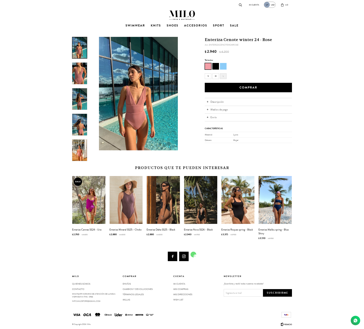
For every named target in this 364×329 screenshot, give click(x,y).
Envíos (127, 284)
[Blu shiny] (223, 66)
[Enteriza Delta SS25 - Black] (163, 200)
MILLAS (126, 299)
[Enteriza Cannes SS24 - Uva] (89, 200)
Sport (218, 25)
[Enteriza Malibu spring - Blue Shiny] (275, 200)
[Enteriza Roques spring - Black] (238, 200)
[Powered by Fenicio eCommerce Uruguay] (286, 324)
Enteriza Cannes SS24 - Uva (86, 230)
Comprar (248, 87)
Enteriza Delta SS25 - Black (161, 230)
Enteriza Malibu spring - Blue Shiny (273, 231)
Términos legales (133, 294)
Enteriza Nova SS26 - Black (198, 230)
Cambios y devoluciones (138, 289)
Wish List (178, 299)
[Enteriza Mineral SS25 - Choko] (126, 200)
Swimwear (135, 25)
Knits (156, 25)
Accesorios (195, 25)
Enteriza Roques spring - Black (237, 230)
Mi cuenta (179, 284)
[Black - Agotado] (215, 66)
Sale (234, 25)
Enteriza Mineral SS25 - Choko (125, 230)
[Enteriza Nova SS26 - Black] (200, 200)
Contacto (76, 4)
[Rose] (208, 66)
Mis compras (180, 289)
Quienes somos (81, 284)
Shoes (172, 25)
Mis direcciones (182, 294)
